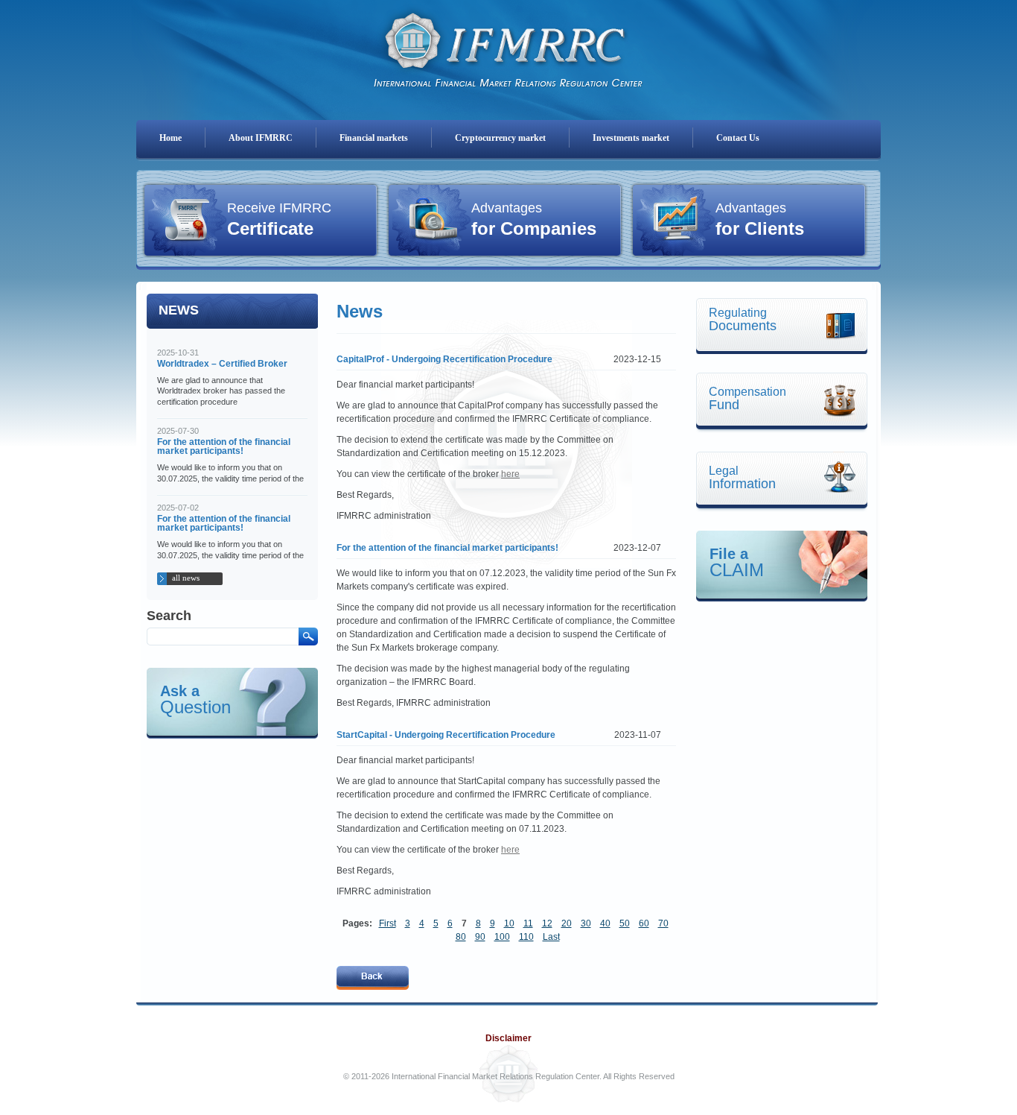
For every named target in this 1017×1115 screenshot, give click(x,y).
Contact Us (737, 138)
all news (186, 577)
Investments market (631, 138)
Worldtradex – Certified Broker (222, 363)
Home (170, 138)
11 (528, 923)
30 (586, 923)
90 (480, 937)
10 (509, 923)
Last (551, 937)
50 (624, 923)
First (387, 923)
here (510, 474)
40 (605, 923)
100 (502, 937)
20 (566, 923)
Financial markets (373, 138)
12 (547, 923)
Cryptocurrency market (500, 138)
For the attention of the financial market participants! (223, 446)
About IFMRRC (261, 138)
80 (461, 937)
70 (663, 923)
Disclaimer (508, 1038)
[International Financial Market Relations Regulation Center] (508, 45)
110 (526, 937)
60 (644, 923)
